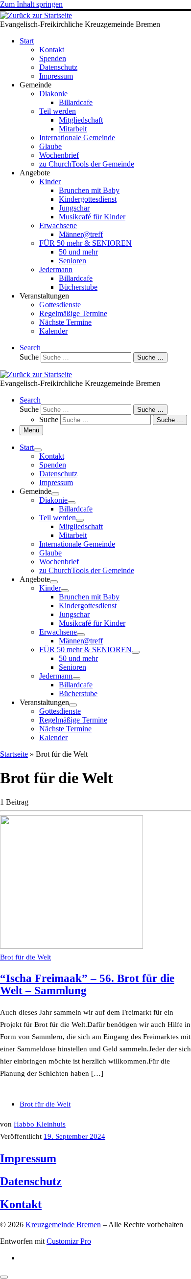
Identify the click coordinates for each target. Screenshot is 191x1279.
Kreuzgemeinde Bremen (63, 1224)
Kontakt (21, 1204)
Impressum (28, 1158)
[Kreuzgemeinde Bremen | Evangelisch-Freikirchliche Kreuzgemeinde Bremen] (36, 15)
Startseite (14, 754)
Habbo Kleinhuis (40, 1124)
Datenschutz (31, 1181)
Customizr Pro (69, 1241)
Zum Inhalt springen (31, 4)
